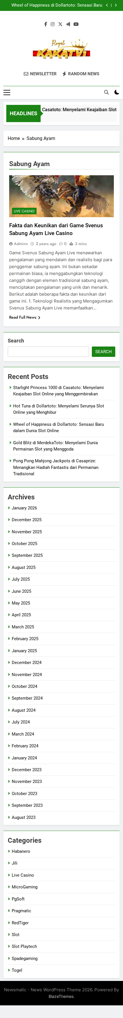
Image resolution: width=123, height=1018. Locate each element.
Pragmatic (21, 910)
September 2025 (27, 555)
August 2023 (23, 817)
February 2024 (25, 745)
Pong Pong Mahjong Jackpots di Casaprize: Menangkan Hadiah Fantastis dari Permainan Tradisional (55, 467)
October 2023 (24, 793)
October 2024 (24, 686)
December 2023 (26, 769)
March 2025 (23, 627)
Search (16, 341)
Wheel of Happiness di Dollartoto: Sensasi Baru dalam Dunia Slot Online (56, 5)
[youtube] (76, 24)
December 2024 (26, 662)
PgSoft (18, 899)
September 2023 (27, 805)
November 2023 (27, 781)
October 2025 (24, 543)
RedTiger (20, 922)
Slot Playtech (24, 946)
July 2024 (21, 722)
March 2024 (23, 734)
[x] (60, 24)
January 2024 (24, 758)
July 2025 (21, 579)
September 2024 (27, 698)
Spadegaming (24, 958)
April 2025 (21, 614)
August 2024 (23, 710)
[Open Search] (106, 92)
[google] (68, 24)
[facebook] (46, 24)
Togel (17, 970)
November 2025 (27, 531)
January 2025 (24, 650)
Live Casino (24, 211)
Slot (15, 934)
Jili (14, 863)
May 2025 (21, 603)
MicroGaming (24, 887)
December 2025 (26, 519)
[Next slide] (116, 5)
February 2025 (25, 638)
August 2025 (23, 567)
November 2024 (27, 674)
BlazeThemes (61, 996)
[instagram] (52, 24)
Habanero (21, 851)
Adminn (21, 244)
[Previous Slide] (107, 5)
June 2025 (21, 591)
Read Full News (22, 317)
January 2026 (24, 508)
